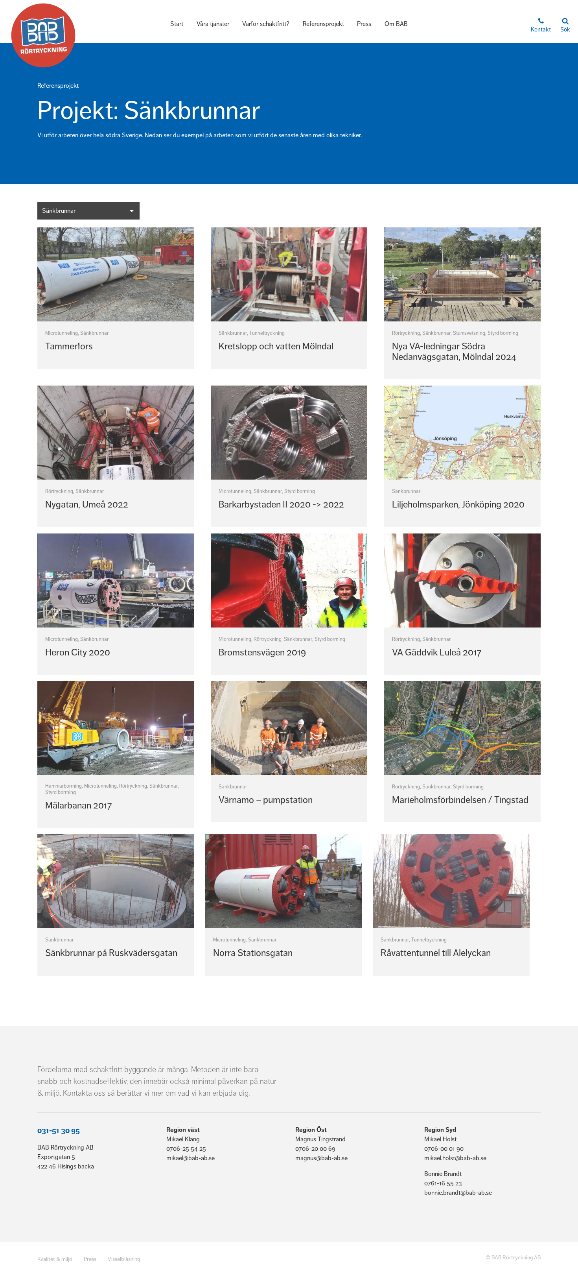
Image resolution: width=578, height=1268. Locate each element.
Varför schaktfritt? (265, 24)
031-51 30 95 (58, 1130)
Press (364, 24)
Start (176, 24)
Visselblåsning (124, 1259)
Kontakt (541, 29)
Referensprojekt (323, 24)
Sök (565, 29)
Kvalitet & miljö (54, 1259)
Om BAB (396, 24)
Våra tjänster (213, 24)
